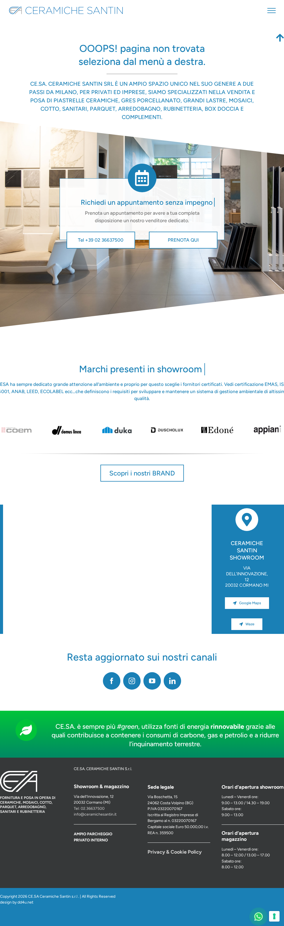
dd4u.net (25, 902)
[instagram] (132, 681)
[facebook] (111, 681)
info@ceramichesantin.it (95, 814)
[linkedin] (172, 681)
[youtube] (152, 681)
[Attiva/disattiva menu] (271, 10)
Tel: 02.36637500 (89, 808)
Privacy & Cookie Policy (175, 852)
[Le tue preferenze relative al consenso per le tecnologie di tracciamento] (274, 916)
